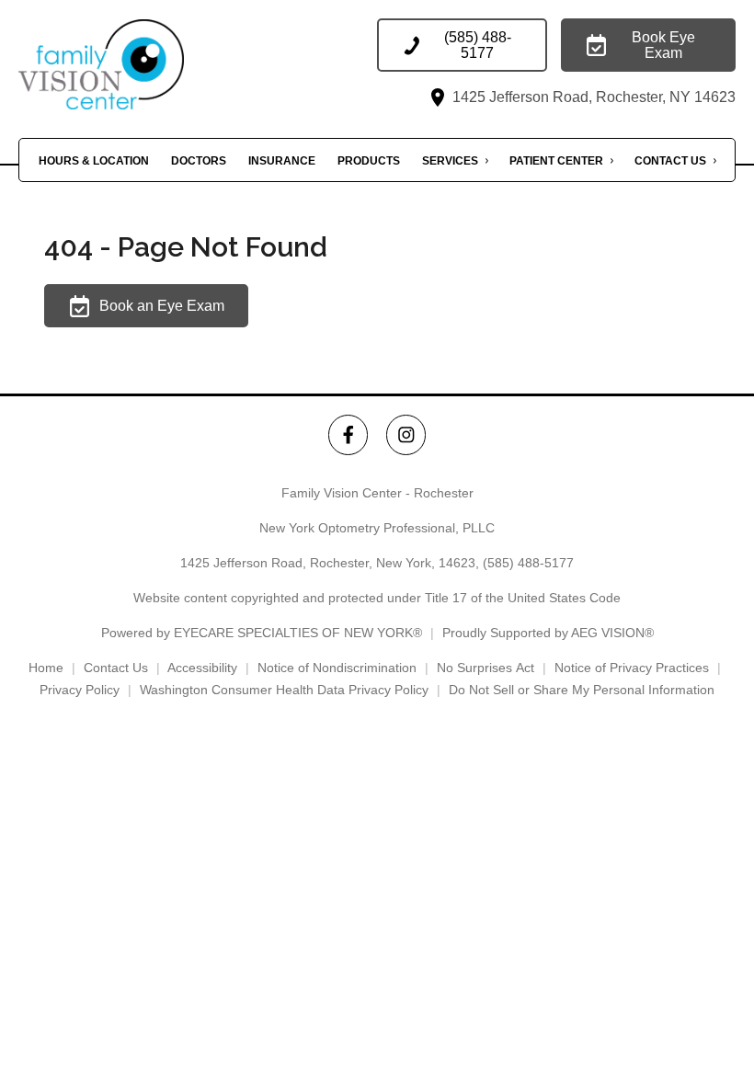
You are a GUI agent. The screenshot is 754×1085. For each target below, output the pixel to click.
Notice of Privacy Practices (631, 667)
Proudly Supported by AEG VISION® (548, 632)
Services (450, 160)
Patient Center (556, 160)
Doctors (198, 160)
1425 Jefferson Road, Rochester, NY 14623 (592, 97)
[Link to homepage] (128, 63)
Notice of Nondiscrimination (337, 667)
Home (46, 667)
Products (368, 160)
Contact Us (670, 160)
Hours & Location (94, 160)
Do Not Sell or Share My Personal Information (581, 689)
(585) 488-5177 (528, 562)
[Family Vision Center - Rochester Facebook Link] (348, 434)
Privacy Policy (80, 689)
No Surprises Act (485, 667)
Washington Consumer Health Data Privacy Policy (284, 689)
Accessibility (202, 667)
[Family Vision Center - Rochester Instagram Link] (406, 434)
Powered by (261, 632)
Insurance (281, 160)
